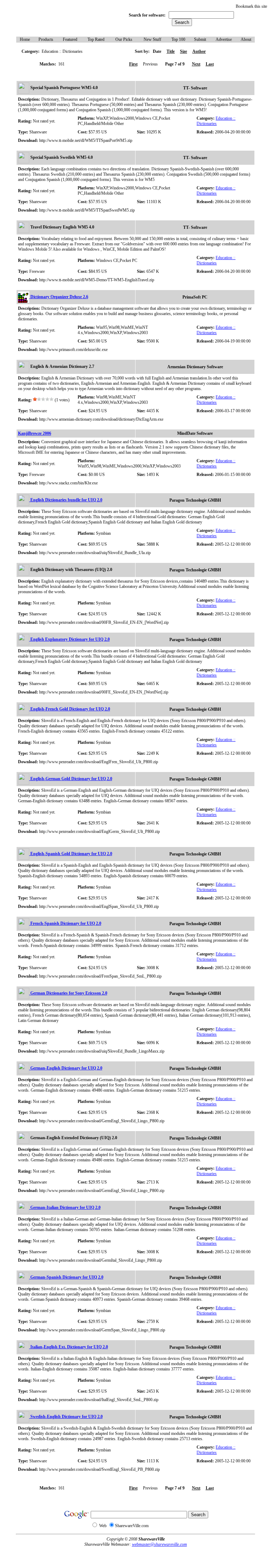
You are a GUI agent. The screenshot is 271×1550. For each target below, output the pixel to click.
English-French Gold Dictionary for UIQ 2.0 (69, 709)
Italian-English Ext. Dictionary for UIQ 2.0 (68, 1346)
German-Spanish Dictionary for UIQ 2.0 (66, 1277)
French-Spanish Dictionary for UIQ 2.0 (65, 923)
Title (171, 51)
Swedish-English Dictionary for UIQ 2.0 (66, 1416)
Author (199, 51)
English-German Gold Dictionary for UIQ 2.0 (70, 778)
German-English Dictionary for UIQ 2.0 (65, 1068)
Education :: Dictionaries (216, 121)
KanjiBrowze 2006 (34, 433)
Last (210, 64)
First (133, 64)
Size (183, 51)
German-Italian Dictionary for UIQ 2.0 (65, 1207)
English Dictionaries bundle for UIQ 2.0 (65, 499)
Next (196, 64)
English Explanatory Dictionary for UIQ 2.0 (69, 639)
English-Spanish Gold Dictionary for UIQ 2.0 (70, 853)
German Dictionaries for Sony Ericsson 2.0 (68, 993)
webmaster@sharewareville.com (159, 1544)
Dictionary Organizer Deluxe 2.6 (58, 296)
